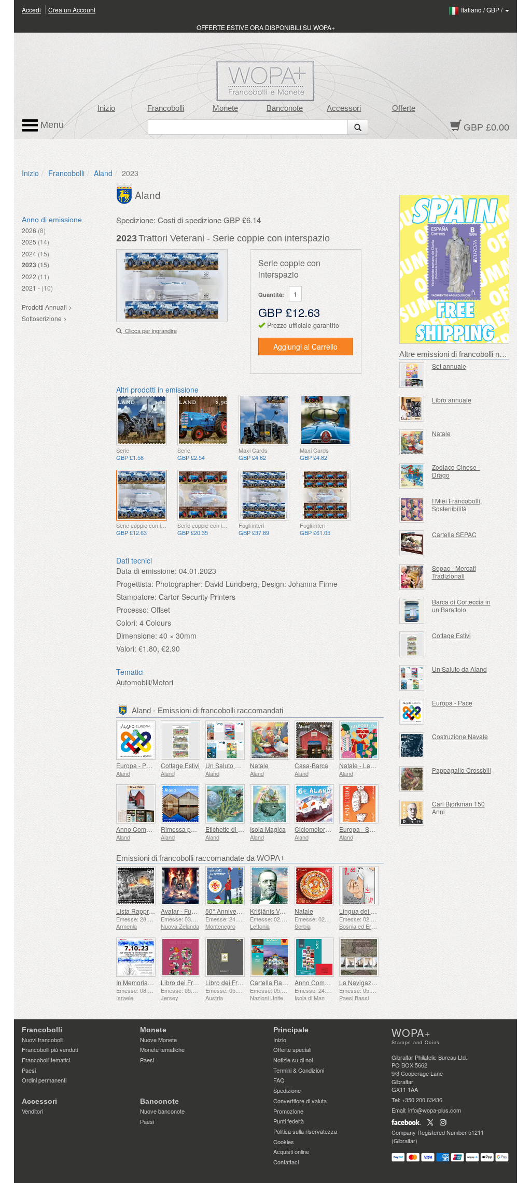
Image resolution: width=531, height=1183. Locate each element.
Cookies (283, 1141)
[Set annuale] (411, 375)
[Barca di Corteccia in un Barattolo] (411, 611)
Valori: (126, 648)
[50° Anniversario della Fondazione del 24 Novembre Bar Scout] (225, 885)
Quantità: (271, 294)
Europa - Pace (136, 765)
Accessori (344, 108)
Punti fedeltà (288, 1121)
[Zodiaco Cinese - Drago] (411, 476)
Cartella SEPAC (454, 534)
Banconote (285, 108)
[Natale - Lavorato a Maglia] (359, 740)
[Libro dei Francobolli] (180, 957)
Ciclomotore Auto (319, 829)
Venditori (32, 1111)
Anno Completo (138, 829)
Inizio (106, 108)
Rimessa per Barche (189, 829)
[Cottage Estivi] (180, 740)
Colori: (126, 622)
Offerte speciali (292, 1049)
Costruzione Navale (460, 736)
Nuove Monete (158, 1039)
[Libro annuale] (411, 409)
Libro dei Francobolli (190, 982)
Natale (259, 765)
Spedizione (287, 1090)
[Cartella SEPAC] (411, 543)
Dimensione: (136, 635)
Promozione (288, 1111)
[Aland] (125, 192)
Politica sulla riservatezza (305, 1131)
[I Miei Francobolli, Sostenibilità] (411, 510)
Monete (225, 108)
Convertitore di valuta (300, 1101)
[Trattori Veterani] (141, 420)
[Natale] (269, 740)
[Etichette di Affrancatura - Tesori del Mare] (225, 804)
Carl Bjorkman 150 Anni (458, 807)
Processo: (132, 609)
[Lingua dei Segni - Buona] (359, 885)
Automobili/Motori (144, 682)
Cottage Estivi (180, 765)
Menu (51, 125)
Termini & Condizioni (298, 1070)
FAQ (279, 1080)
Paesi (29, 1070)
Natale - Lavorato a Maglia (376, 765)
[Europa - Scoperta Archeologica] (359, 804)
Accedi (31, 9)
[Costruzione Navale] (411, 745)
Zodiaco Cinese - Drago (456, 471)
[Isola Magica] (269, 804)
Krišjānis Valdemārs (278, 910)
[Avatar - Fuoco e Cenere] (180, 885)
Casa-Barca (311, 765)
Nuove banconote (162, 1111)
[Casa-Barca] (314, 740)
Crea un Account (71, 9)
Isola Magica (268, 829)
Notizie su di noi (293, 1060)
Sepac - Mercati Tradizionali (454, 572)
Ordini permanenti (44, 1080)
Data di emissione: (146, 571)
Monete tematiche (162, 1049)
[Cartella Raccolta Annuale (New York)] (269, 957)
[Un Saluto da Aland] (225, 740)
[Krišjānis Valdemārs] (269, 885)
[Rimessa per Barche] (180, 804)
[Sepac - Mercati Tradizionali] (411, 577)
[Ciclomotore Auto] (314, 804)
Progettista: (134, 584)
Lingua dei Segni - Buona (375, 910)
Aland (103, 173)
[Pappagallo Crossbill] (411, 779)
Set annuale (449, 366)
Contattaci (286, 1162)
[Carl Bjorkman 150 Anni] (411, 813)
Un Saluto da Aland (232, 765)
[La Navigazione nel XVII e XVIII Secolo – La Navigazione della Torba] (359, 957)
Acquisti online (291, 1151)
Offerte (403, 108)
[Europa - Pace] (136, 740)
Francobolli (165, 108)
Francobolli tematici (46, 1060)
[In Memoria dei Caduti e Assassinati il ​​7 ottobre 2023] (136, 957)
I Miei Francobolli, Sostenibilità (457, 504)
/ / (482, 9)
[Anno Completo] (136, 804)
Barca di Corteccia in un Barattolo (461, 605)
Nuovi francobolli (42, 1039)
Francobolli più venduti (50, 1049)
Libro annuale (451, 399)
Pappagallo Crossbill (461, 770)
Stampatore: (136, 597)
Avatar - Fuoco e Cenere (195, 910)
